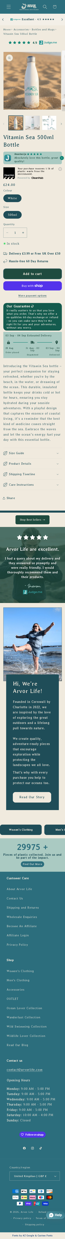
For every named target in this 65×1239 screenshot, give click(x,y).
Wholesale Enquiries (22, 917)
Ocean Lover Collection (24, 1008)
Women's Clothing (20, 971)
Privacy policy (22, 1218)
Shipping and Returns (23, 907)
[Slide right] (61, 124)
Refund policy (46, 1212)
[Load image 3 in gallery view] (49, 123)
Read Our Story (32, 797)
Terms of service (46, 1218)
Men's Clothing (18, 980)
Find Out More (32, 864)
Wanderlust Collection (23, 1017)
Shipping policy (34, 1224)
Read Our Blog (17, 1045)
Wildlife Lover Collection (26, 1036)
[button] (8, 7)
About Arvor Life (19, 889)
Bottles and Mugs (43, 29)
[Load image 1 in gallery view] (15, 123)
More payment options (32, 295)
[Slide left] (3, 124)
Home (7, 29)
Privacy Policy (17, 944)
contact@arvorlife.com (24, 1069)
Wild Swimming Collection (27, 1026)
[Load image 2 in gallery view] (32, 123)
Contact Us (15, 898)
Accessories (21, 29)
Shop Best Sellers (30, 519)
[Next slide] (62, 20)
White (12, 198)
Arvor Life (27, 1212)
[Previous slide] (3, 20)
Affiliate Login (18, 935)
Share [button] (11, 498)
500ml (12, 214)
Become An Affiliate (22, 926)
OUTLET (12, 998)
